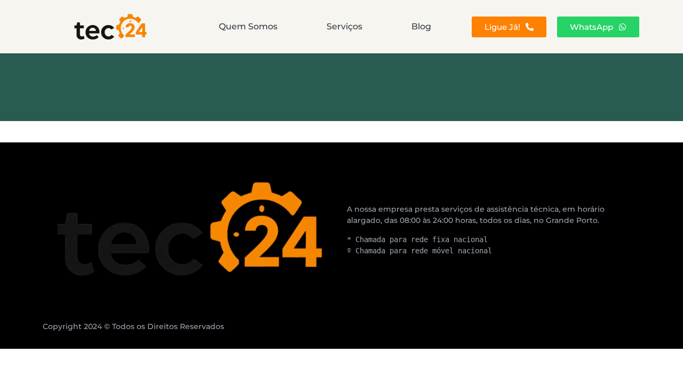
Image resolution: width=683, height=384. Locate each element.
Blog (421, 26)
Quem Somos (248, 26)
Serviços (344, 26)
